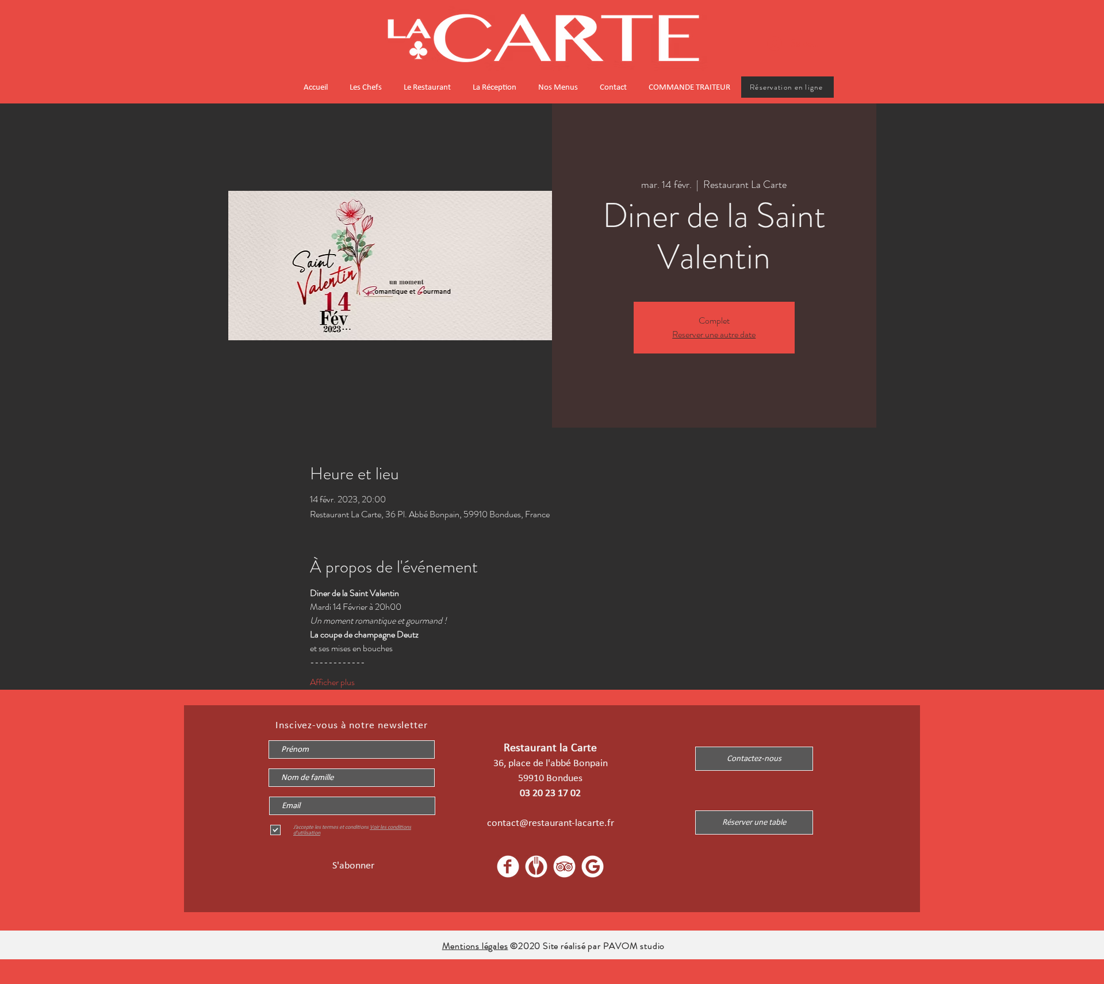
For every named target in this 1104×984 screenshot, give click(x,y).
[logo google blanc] (592, 866)
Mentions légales (475, 945)
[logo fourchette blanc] (536, 866)
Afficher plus (332, 682)
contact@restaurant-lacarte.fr (550, 822)
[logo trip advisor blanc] (564, 866)
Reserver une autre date (714, 334)
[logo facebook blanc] (508, 866)
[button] (754, 822)
